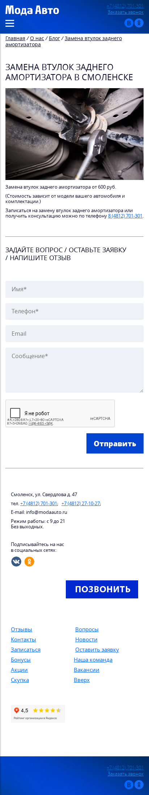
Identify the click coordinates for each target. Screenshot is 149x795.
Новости (86, 639)
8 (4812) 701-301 (125, 216)
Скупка (20, 679)
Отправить (115, 443)
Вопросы (87, 629)
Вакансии (86, 669)
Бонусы (21, 659)
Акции (19, 669)
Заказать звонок (126, 12)
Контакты (23, 639)
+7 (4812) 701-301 (125, 6)
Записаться (26, 649)
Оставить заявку (97, 649)
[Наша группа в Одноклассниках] (139, 26)
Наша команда (93, 659)
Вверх (82, 679)
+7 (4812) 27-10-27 (80, 503)
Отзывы (21, 629)
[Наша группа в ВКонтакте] (128, 26)
